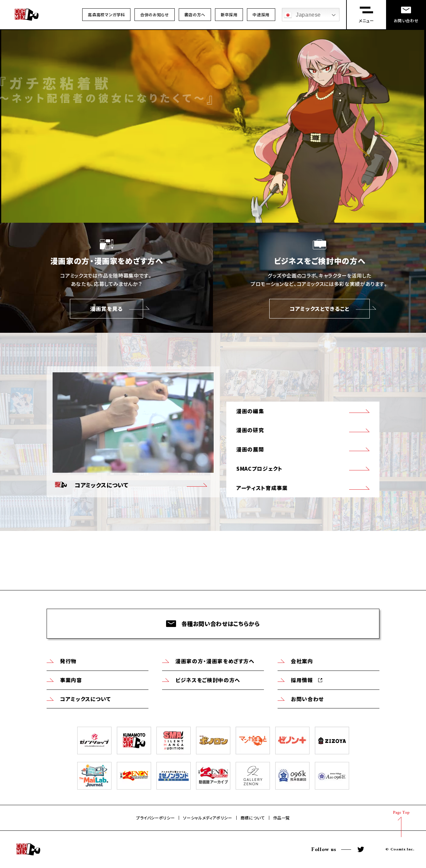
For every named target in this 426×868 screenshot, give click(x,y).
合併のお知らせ (154, 14)
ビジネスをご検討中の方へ (207, 679)
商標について (253, 818)
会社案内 (302, 661)
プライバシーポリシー (155, 818)
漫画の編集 (250, 411)
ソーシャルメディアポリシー (207, 818)
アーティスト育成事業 (262, 487)
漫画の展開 (250, 449)
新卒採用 (229, 14)
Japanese (308, 15)
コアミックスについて (85, 698)
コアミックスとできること (319, 308)
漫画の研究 (250, 430)
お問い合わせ (307, 698)
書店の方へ (194, 14)
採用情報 (302, 679)
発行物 (68, 661)
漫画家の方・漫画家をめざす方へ (215, 661)
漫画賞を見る (106, 308)
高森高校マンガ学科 (106, 14)
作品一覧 (281, 818)
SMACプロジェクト (259, 468)
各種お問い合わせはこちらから (220, 623)
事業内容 (71, 679)
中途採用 (261, 14)
